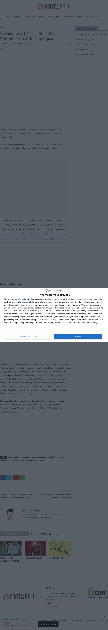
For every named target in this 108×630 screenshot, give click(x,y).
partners (19, 299)
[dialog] (54, 315)
